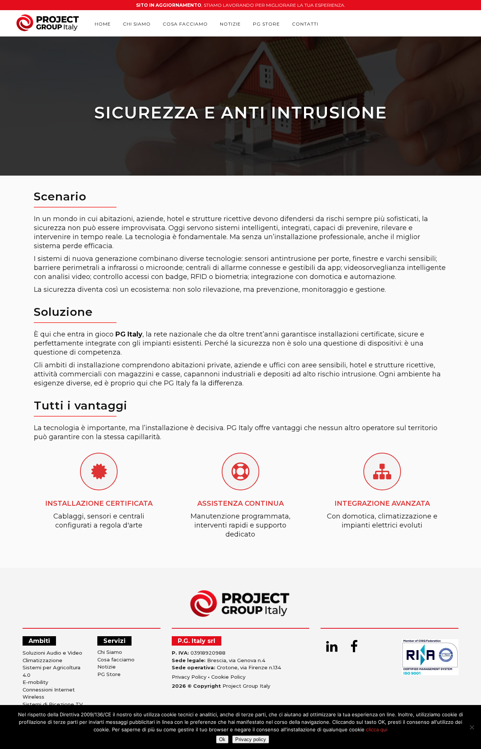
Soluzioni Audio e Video (52, 653)
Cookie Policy (228, 677)
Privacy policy (250, 739)
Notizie (106, 667)
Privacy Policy (189, 677)
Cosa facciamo (116, 660)
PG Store (109, 674)
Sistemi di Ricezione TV (53, 704)
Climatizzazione (42, 660)
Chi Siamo (109, 652)
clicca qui (376, 729)
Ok (222, 739)
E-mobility (35, 682)
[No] (471, 727)
